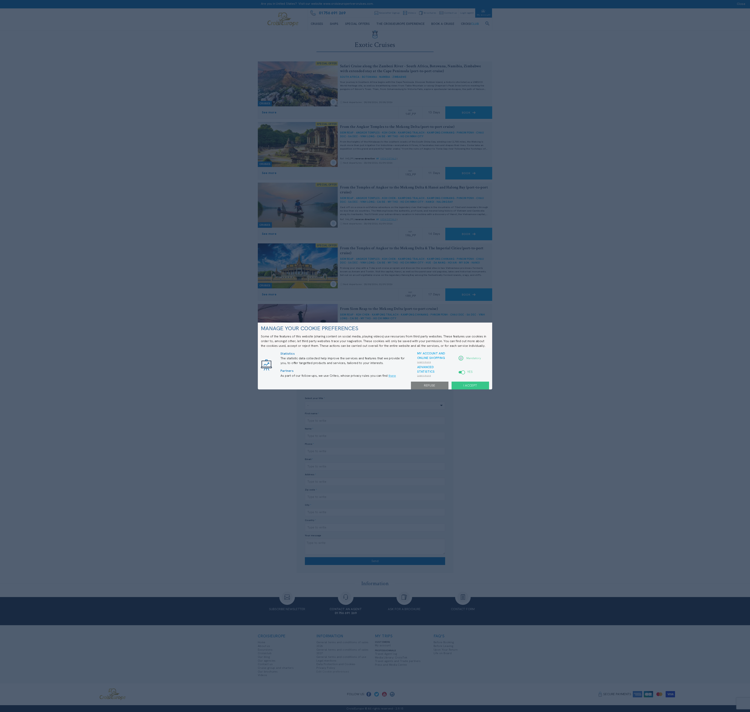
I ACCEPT (470, 385)
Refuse (429, 385)
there (392, 376)
